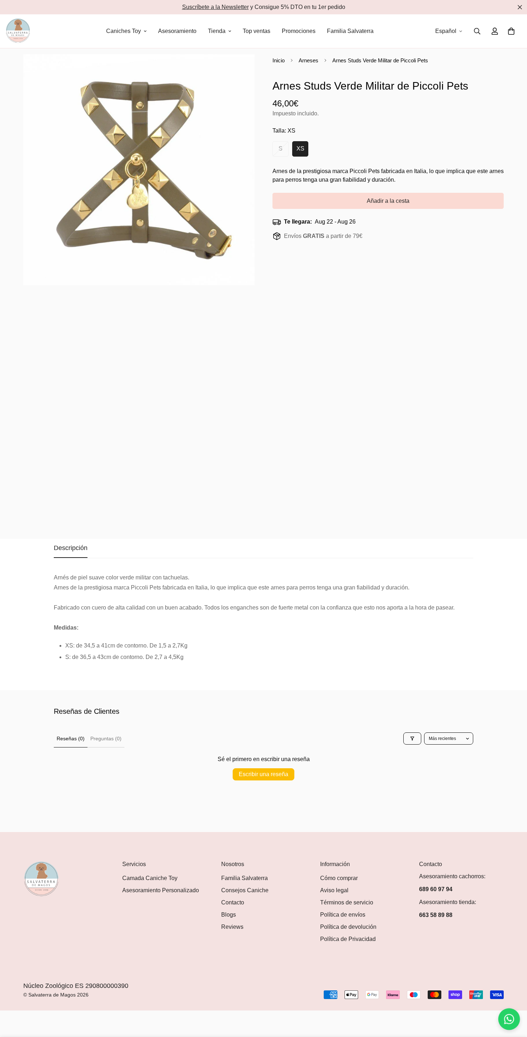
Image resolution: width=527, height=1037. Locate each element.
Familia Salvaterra (350, 31)
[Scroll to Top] (513, 998)
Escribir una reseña (263, 774)
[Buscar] (477, 31)
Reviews (232, 927)
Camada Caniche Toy (149, 878)
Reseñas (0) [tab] (71, 738)
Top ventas (256, 31)
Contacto (232, 902)
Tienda (216, 31)
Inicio (278, 60)
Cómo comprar (339, 878)
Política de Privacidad (348, 939)
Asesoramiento (177, 31)
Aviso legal (334, 890)
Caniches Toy (123, 31)
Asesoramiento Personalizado (160, 890)
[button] (511, 31)
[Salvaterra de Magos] (17, 31)
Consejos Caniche (245, 890)
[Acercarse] (248, 69)
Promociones (298, 31)
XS (302, 151)
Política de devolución (348, 927)
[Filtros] (412, 738)
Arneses (308, 60)
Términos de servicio (346, 902)
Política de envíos (342, 915)
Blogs (228, 915)
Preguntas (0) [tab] (106, 738)
